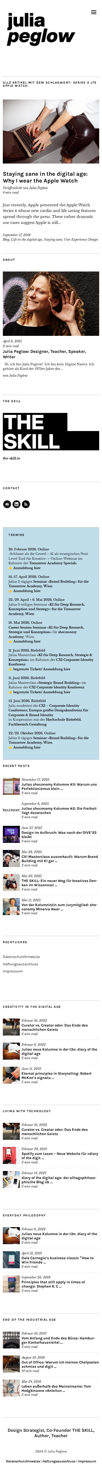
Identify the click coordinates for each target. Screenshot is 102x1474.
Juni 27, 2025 (32, 828)
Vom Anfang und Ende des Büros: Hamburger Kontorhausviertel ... (58, 1340)
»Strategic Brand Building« (59, 683)
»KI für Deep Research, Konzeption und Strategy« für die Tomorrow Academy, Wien (46, 609)
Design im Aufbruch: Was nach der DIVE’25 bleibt (59, 834)
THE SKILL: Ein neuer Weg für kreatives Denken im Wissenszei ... (59, 883)
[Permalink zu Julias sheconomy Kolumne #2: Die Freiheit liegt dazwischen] (11, 810)
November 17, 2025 (36, 780)
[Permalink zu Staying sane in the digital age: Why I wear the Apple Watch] (51, 131)
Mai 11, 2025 (31, 900)
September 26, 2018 (36, 1277)
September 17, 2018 (17, 235)
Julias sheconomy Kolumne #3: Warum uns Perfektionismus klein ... (59, 786)
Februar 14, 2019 (34, 1173)
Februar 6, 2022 (34, 1045)
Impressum (13, 971)
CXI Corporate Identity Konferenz (56, 687)
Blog (6, 239)
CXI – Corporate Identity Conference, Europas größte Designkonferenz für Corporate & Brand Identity (48, 710)
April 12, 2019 (32, 1253)
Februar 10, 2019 (34, 1333)
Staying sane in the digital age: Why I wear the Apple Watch (45, 177)
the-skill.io (11, 458)
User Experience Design (81, 239)
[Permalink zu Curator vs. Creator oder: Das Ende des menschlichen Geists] (11, 1027)
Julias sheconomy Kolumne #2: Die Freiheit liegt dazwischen (59, 810)
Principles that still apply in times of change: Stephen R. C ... (53, 1284)
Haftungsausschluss (20, 964)
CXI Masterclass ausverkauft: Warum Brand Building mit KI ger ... (60, 858)
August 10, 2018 (33, 1358)
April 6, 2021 (12, 341)
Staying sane (53, 239)
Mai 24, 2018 (31, 1382)
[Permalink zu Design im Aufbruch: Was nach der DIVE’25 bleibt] (11, 834)
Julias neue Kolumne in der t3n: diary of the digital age (59, 1051)
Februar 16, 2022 (34, 1021)
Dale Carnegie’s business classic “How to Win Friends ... (58, 1260)
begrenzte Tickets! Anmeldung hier (41, 669)
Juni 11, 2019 (31, 1069)
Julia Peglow (38, 188)
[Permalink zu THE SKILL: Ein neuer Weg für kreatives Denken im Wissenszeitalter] (11, 882)
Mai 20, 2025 (32, 876)
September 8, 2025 (35, 804)
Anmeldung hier (27, 568)
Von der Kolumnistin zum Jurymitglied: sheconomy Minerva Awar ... (59, 907)
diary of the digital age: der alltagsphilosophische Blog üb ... (59, 1180)
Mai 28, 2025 (32, 852)
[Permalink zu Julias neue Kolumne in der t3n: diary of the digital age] (11, 1051)
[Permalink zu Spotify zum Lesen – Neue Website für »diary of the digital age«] (11, 1155)
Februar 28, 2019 (34, 1149)
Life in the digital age (26, 239)
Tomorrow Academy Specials (52, 563)
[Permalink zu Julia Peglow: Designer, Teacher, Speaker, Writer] (51, 304)
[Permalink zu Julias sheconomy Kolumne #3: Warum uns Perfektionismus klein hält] (11, 786)
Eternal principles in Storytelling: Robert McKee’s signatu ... (57, 1075)
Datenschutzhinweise (21, 957)
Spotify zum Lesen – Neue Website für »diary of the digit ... (60, 1155)
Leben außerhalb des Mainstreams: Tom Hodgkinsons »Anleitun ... (56, 1388)
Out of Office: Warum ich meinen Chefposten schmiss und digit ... (60, 1364)
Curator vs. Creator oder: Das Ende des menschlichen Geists (55, 1027)
